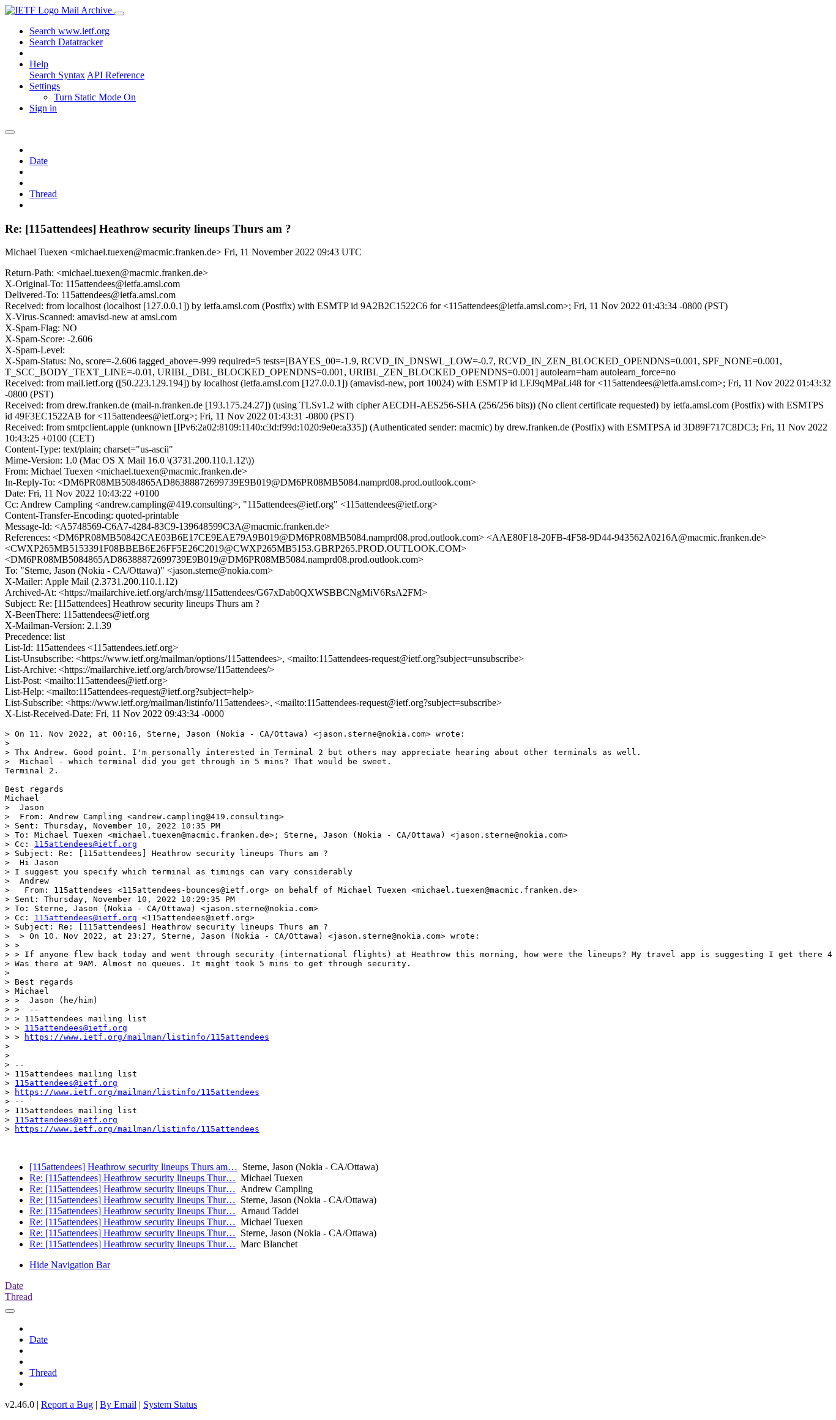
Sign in (43, 108)
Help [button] (38, 64)
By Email (118, 1404)
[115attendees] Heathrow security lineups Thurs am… (133, 1167)
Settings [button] (44, 86)
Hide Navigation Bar (69, 1265)
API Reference (115, 75)
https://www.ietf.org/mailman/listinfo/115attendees (146, 1037)
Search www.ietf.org (69, 31)
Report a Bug (67, 1404)
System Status (170, 1404)
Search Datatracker (66, 42)
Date (38, 161)
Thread (43, 194)
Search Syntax (57, 75)
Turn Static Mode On (95, 97)
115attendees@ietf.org (85, 844)
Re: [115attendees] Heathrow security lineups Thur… (132, 1178)
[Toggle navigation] (119, 13)
